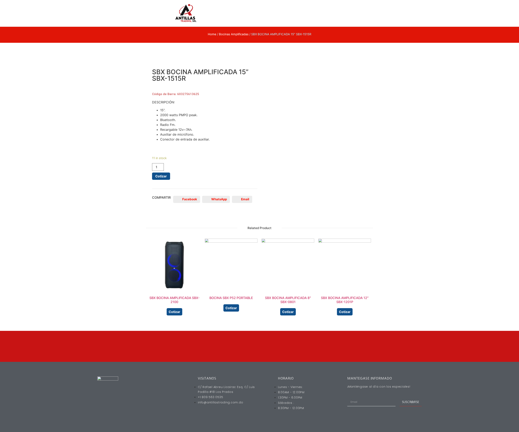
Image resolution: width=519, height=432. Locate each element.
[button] (186, 199)
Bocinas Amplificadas (234, 34)
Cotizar (161, 176)
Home (212, 34)
